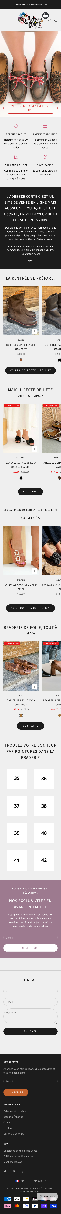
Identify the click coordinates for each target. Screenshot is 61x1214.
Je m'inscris (30, 948)
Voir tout (30, 491)
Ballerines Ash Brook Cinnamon (21, 702)
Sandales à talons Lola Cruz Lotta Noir (21, 464)
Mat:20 (21, 340)
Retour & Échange (13, 1116)
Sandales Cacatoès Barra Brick (21, 586)
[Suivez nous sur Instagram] (14, 1171)
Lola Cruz (21, 458)
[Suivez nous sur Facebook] (5, 1171)
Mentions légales (12, 1161)
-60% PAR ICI (30, 725)
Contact (7, 1122)
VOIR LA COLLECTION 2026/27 (30, 370)
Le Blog (7, 1128)
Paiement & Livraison (14, 1111)
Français (38, 1181)
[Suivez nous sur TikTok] (22, 1171)
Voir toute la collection (30, 608)
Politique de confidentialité (18, 1156)
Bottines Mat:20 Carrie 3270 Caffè (21, 347)
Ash (21, 695)
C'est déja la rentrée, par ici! (30, 108)
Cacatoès (21, 580)
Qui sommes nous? (13, 1133)
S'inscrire (15, 1092)
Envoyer (30, 1031)
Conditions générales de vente (20, 1150)
